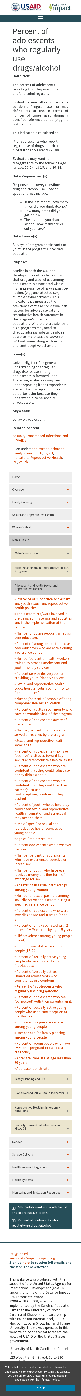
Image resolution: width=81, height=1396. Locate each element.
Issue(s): (19, 354)
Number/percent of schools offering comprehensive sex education (42, 700)
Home (16, 477)
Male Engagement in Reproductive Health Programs (42, 569)
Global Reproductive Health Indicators (39, 1093)
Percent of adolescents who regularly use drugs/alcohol (38, 988)
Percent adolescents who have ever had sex (42, 847)
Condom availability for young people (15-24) (38, 948)
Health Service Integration (29, 1167)
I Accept (40, 1387)
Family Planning (25, 453)
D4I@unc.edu (19, 1254)
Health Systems (22, 1180)
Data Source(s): (25, 236)
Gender (17, 1142)
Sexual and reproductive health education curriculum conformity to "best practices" (41, 688)
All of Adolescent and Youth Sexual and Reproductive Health (39, 1209)
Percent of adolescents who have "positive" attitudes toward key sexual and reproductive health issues (43, 755)
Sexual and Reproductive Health (33, 515)
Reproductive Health (46, 457)
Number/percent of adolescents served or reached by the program (40, 732)
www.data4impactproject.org (32, 1258)
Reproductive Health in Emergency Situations (37, 1109)
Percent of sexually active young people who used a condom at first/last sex (40, 961)
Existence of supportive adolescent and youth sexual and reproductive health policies (42, 603)
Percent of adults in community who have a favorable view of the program (43, 711)
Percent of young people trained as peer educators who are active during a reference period (43, 648)
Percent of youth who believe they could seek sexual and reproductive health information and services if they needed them (41, 811)
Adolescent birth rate (32, 1068)
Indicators (20, 457)
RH (15, 462)
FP (40, 453)
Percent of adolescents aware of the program (40, 721)
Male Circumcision (26, 553)
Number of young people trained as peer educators (42, 635)
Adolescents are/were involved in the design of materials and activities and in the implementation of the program (43, 620)
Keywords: (21, 411)
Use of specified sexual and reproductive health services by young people (38, 828)
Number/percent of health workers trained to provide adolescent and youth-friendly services (42, 663)
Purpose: (20, 262)
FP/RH (48, 453)
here (26, 1262)
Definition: (21, 76)
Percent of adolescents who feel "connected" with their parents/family (43, 999)
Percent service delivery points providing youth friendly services (39, 675)
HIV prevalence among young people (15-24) (43, 937)
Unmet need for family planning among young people (39, 1035)
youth (23, 462)
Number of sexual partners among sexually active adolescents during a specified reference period (42, 900)
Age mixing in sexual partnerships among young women (41, 887)
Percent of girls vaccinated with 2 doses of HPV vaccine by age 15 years (43, 927)
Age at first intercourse (34, 839)
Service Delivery (22, 1154)
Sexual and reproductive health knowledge (39, 742)
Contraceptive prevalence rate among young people (38, 1024)
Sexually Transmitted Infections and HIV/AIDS (40, 438)
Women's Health (22, 527)
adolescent (40, 449)
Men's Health (20, 540)
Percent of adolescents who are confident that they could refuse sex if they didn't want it (42, 770)
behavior (57, 449)
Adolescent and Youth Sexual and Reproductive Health (36, 587)
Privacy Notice (50, 1379)
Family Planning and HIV (30, 1079)
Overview (18, 490)
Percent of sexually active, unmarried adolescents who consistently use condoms (35, 976)
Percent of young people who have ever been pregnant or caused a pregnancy (42, 1047)
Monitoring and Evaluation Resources (36, 1192)
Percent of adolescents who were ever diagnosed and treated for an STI (41, 915)
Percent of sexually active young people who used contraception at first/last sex (40, 1011)
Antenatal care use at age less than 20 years (42, 1060)
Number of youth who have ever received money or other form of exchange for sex (40, 874)
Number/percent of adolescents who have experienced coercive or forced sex (40, 859)
